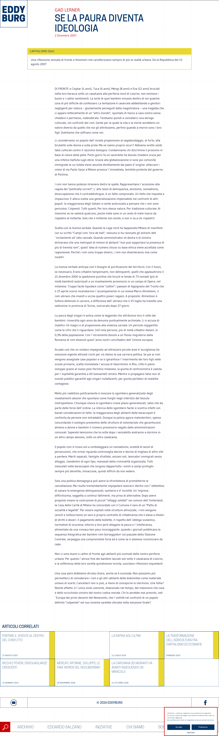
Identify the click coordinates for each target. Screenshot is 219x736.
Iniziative (103, 727)
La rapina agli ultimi (126, 636)
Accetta (179, 727)
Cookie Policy (191, 732)
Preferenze (203, 727)
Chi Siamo (135, 727)
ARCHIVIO (25, 727)
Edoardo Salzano (64, 727)
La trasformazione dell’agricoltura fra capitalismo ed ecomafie (184, 640)
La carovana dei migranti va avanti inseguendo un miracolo (132, 667)
